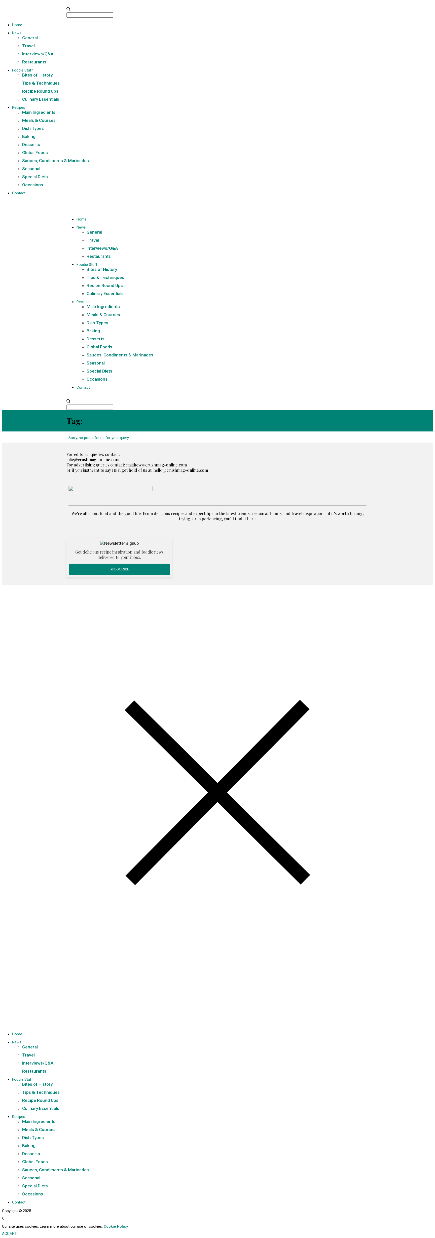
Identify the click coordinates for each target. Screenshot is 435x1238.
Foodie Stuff (22, 70)
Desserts (31, 144)
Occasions (32, 184)
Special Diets (35, 176)
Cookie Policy (116, 1226)
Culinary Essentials (40, 99)
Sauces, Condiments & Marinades (55, 160)
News (16, 33)
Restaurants (34, 61)
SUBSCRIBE (119, 569)
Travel (28, 45)
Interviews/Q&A (38, 53)
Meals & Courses (39, 120)
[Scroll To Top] (4, 1218)
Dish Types (33, 128)
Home (17, 25)
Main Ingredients (38, 112)
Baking (28, 136)
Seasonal (31, 168)
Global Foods (35, 152)
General (30, 37)
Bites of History (37, 75)
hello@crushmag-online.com (181, 470)
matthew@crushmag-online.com (156, 464)
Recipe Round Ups (40, 91)
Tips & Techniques (41, 83)
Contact (18, 193)
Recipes (18, 107)
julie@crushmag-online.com (92, 459)
